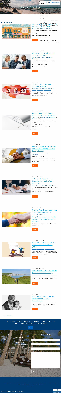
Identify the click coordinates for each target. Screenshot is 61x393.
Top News (42, 35)
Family (52, 88)
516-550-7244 (47, 3)
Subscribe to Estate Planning (7, 315)
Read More (35, 99)
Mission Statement (53, 11)
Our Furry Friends (43, 15)
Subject (36, 346)
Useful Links (47, 35)
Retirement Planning (44, 25)
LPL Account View (55, 42)
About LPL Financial (44, 11)
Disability (45, 152)
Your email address (38, 342)
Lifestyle (37, 214)
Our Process (48, 13)
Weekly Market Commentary (49, 33)
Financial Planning (54, 20)
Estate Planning (53, 23)
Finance (45, 89)
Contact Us (31, 327)
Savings (41, 117)
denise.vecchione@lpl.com (23, 344)
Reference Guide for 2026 (45, 37)
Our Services (42, 18)
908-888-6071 (22, 345)
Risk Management (49, 57)
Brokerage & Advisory (44, 20)
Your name (37, 338)
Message (37, 351)
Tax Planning (44, 57)
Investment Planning (44, 23)
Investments (34, 57)
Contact (49, 42)
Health (55, 117)
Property (49, 88)
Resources (42, 30)
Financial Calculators (44, 40)
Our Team (42, 13)
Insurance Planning (54, 25)
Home (58, 6)
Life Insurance (43, 28)
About (41, 8)
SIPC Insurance (53, 40)
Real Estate (45, 88)
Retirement (39, 57)
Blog (41, 33)
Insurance (52, 117)
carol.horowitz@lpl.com (55, 2)
